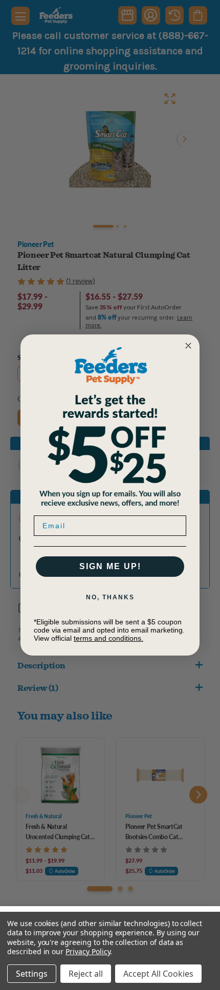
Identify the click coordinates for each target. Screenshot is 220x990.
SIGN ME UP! (110, 566)
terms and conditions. (108, 638)
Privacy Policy (87, 951)
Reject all (86, 973)
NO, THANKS (110, 597)
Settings (32, 973)
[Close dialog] (188, 346)
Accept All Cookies (158, 973)
